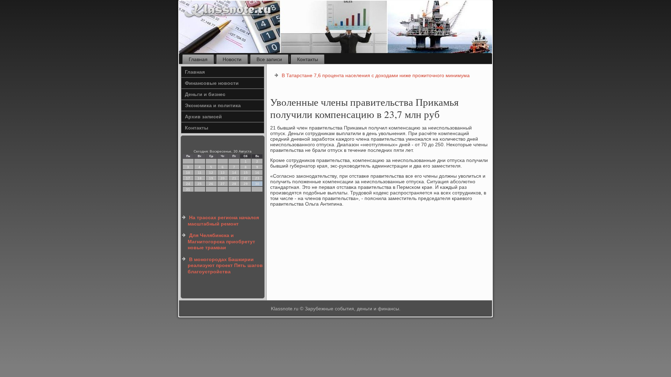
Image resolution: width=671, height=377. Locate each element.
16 (257, 173)
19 (211, 178)
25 (199, 184)
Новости (232, 59)
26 (211, 184)
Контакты (307, 59)
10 (188, 173)
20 (223, 178)
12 (211, 173)
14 (234, 173)
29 (246, 184)
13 (223, 173)
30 (257, 184)
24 (188, 184)
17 (188, 178)
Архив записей (203, 116)
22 (246, 178)
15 (246, 173)
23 (257, 178)
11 (200, 173)
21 (234, 178)
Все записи (269, 59)
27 (223, 184)
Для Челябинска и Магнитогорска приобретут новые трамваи (221, 241)
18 (199, 178)
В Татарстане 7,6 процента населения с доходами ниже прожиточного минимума (376, 75)
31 (188, 189)
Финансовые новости (212, 83)
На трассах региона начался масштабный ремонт (223, 221)
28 (234, 184)
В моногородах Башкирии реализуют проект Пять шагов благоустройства (225, 265)
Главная (198, 59)
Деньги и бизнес (205, 94)
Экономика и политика (213, 105)
